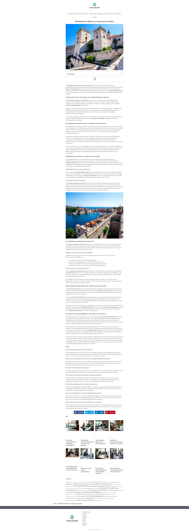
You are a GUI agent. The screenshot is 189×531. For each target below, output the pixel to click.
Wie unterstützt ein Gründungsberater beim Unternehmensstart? (116, 470)
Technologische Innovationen (74, 498)
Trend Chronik (71, 13)
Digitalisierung (89, 484)
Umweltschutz (88, 498)
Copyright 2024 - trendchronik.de (94, 529)
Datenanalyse (108, 482)
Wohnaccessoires (71, 500)
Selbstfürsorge (103, 494)
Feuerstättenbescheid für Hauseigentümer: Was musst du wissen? (72, 468)
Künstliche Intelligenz (99, 490)
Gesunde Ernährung (108, 488)
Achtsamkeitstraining (86, 482)
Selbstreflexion (112, 494)
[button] (121, 74)
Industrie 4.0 (78, 490)
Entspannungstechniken (101, 486)
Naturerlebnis (104, 492)
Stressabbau (82, 496)
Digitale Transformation (75, 484)
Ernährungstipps (69, 488)
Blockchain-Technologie (99, 482)
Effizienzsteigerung (102, 484)
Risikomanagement (93, 494)
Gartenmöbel (95, 488)
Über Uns (85, 523)
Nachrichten (101, 13)
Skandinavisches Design (71, 496)
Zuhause (118, 13)
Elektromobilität (70, 486)
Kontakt (95, 17)
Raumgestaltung (82, 494)
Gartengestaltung (87, 488)
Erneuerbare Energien (117, 486)
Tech (114, 13)
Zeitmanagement (99, 500)
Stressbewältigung (95, 496)
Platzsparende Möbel (112, 492)
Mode (95, 13)
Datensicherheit (116, 482)
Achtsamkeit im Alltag (76, 482)
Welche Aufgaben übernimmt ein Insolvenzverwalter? (101, 442)
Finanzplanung (77, 488)
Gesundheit (85, 13)
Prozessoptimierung (71, 494)
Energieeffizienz (82, 486)
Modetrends (113, 490)
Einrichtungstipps (116, 484)
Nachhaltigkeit (93, 492)
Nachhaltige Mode (78, 492)
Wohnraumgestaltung (85, 500)
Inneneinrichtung (86, 490)
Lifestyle (91, 13)
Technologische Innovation (110, 496)
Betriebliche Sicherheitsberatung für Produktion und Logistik (116, 442)
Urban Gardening (98, 498)
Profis (106, 13)
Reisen (110, 13)
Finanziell (78, 13)
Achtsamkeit (69, 482)
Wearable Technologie (108, 498)
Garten (84, 515)
